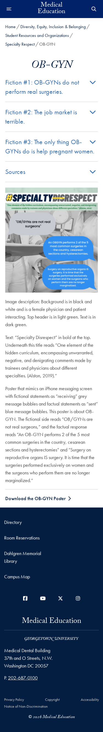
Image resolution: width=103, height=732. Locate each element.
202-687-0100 (23, 678)
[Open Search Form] (94, 9)
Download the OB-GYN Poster (35, 498)
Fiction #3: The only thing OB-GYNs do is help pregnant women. (49, 146)
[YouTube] (43, 598)
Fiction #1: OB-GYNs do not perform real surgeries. (42, 87)
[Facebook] (25, 598)
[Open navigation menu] (9, 9)
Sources (15, 171)
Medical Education (51, 9)
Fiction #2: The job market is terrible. (41, 117)
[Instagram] (78, 598)
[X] (60, 598)
